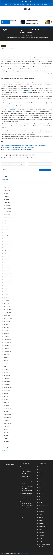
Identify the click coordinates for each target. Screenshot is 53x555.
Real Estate (41, 517)
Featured (41, 487)
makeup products (25, 157)
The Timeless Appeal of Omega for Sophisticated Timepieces (18, 147)
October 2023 (7, 280)
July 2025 (6, 223)
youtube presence (19, 4)
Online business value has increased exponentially (39, 164)
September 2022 (8, 318)
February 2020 (7, 408)
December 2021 (7, 342)
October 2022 (7, 315)
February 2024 (7, 268)
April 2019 (6, 438)
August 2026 (7, 190)
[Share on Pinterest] (20, 155)
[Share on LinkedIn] (13, 155)
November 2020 (7, 381)
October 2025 (7, 214)
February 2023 (7, 303)
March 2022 (6, 336)
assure (6, 157)
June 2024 (6, 256)
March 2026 (6, 199)
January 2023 (7, 306)
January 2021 (7, 375)
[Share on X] (10, 155)
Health (40, 502)
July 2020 (6, 393)
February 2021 (7, 372)
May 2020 (6, 399)
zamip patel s (9, 4)
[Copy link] (33, 155)
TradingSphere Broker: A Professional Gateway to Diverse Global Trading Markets (33, 22)
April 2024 (6, 262)
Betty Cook (9, 48)
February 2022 (7, 339)
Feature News (42, 484)
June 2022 (6, 327)
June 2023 (6, 292)
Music (40, 514)
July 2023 (6, 289)
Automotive (41, 467)
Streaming (41, 532)
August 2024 (7, 250)
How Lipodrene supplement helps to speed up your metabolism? (14, 164)
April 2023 (6, 297)
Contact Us (5, 450)
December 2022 (7, 309)
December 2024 (8, 238)
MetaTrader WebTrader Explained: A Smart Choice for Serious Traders (27, 496)
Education (41, 478)
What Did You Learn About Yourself (45, 545)
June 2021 (6, 360)
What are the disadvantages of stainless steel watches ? (17, 149)
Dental (40, 475)
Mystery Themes (24, 553)
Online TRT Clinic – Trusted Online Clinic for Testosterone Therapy (27, 488)
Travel (40, 541)
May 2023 (6, 294)
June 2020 (6, 396)
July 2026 (6, 193)
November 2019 (7, 417)
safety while (33, 157)
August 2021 (6, 354)
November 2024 (7, 241)
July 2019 (6, 429)
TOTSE (26, 9)
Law (40, 508)
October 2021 (7, 348)
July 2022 (6, 324)
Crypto (40, 473)
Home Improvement (43, 505)
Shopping (41, 523)
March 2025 (6, 229)
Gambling (41, 493)
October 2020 (7, 384)
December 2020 (7, 378)
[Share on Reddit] (23, 155)
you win (45, 4)
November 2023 (7, 277)
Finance (41, 490)
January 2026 (7, 205)
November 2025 (7, 211)
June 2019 (6, 432)
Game (40, 496)
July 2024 (6, 253)
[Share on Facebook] (6, 155)
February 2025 (7, 232)
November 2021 (7, 345)
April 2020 (6, 402)
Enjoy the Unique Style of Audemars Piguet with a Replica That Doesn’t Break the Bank (24, 145)
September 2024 (8, 247)
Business (41, 470)
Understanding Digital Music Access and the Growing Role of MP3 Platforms (26, 470)
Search (48, 16)
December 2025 (7, 208)
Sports (40, 529)
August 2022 (7, 321)
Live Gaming (42, 511)
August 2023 (7, 286)
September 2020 (8, 387)
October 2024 (7, 244)
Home (3, 453)
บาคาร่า (21, 518)
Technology (41, 535)
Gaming (41, 499)
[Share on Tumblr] (26, 155)
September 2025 (8, 217)
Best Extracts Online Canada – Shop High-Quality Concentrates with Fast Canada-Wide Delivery (27, 505)
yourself (39, 4)
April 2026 (6, 196)
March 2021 (6, 369)
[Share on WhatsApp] (16, 155)
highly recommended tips (15, 157)
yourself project (31, 4)
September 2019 (7, 423)
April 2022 (6, 333)
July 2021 (6, 357)
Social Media (42, 526)
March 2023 (6, 300)
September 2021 (7, 351)
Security (41, 520)
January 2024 (7, 271)
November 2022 (7, 312)
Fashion (3, 45)
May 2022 (6, 330)
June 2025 (6, 226)
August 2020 (7, 390)
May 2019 (6, 435)
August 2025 (7, 220)
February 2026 (7, 202)
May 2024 (6, 259)
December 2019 (7, 414)
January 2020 (7, 411)
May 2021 (6, 363)
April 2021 (6, 366)
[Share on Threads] (30, 155)
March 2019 (6, 441)
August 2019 (6, 426)
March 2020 (6, 405)
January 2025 (7, 235)
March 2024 (6, 265)
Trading (41, 538)
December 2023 (7, 274)
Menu (4, 16)
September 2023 (8, 283)
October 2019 (7, 420)
